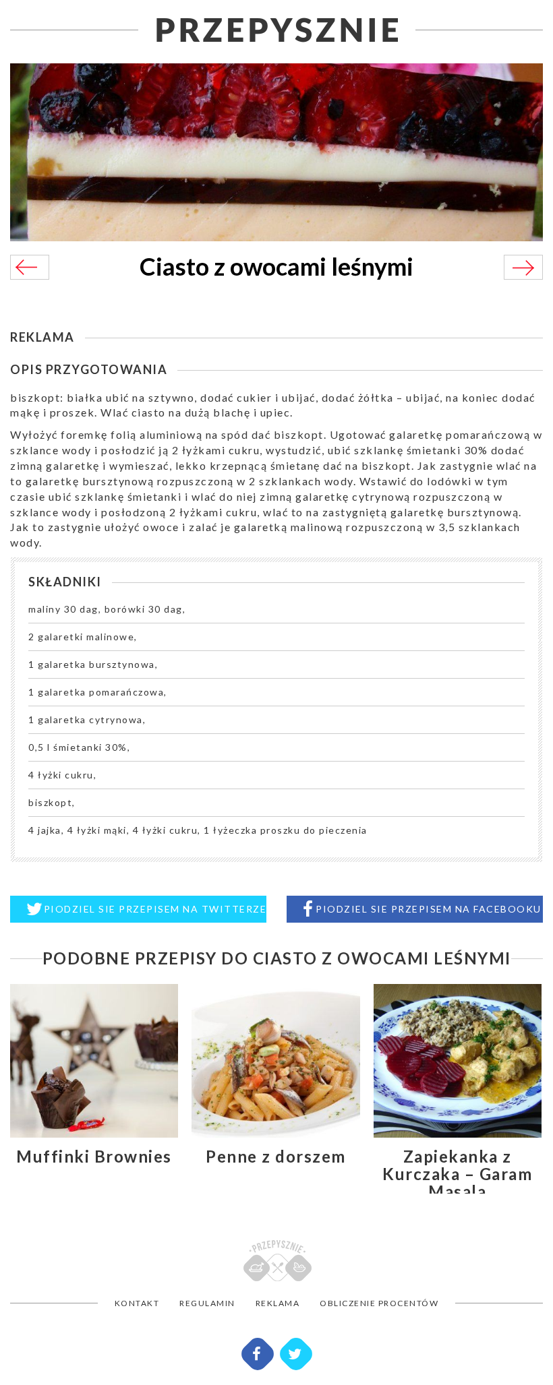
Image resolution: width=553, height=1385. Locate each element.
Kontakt (137, 1303)
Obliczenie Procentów (379, 1303)
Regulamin (207, 1303)
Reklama (278, 1303)
